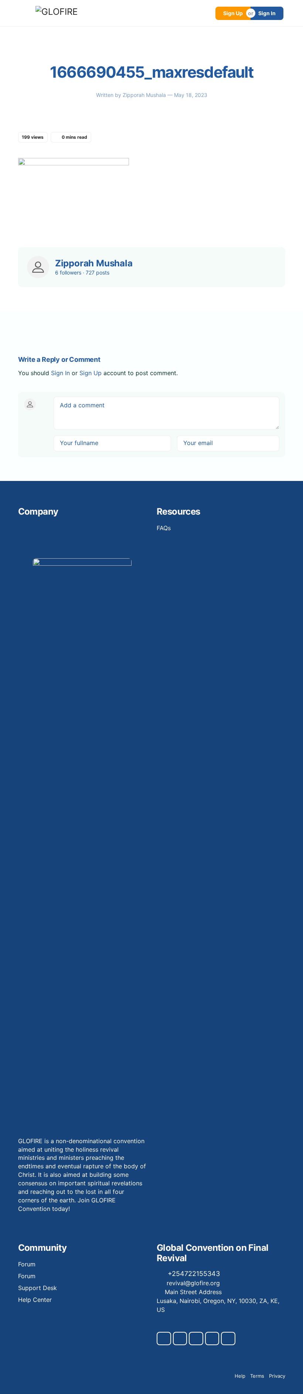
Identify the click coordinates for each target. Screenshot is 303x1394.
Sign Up (233, 13)
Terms (257, 1376)
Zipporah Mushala (145, 95)
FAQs (164, 528)
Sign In (267, 13)
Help (240, 1376)
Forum (26, 1264)
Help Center (35, 1299)
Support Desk (37, 1288)
